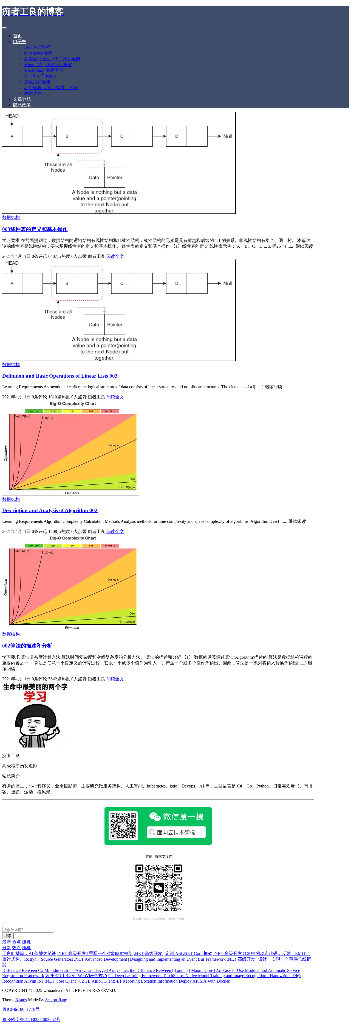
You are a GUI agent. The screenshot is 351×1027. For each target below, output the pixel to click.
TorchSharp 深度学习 (43, 70)
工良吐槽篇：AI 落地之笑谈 (29, 953)
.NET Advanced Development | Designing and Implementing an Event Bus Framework (150, 959)
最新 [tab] (6, 942)
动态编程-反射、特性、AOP (51, 87)
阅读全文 (115, 256)
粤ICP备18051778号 (21, 1009)
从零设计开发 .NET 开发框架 (52, 58)
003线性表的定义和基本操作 (35, 229)
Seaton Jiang (56, 999)
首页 (17, 35)
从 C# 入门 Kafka (40, 76)
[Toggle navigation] (4, 27)
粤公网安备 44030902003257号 (31, 1019)
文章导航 (22, 99)
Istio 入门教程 (37, 47)
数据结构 (11, 217)
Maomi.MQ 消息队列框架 (48, 64)
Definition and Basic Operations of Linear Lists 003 (60, 376)
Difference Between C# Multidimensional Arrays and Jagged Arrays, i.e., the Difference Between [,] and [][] (96, 970)
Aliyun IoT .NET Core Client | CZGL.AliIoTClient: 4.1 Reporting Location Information (101, 981)
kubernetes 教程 (38, 53)
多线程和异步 (37, 81)
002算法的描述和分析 (27, 646)
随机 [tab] (26, 942)
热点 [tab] (16, 942)
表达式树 (33, 93)
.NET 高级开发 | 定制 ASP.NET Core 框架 (173, 953)
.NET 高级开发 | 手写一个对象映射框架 (95, 953)
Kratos (21, 999)
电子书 (19, 41)
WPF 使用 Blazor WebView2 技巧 (76, 975)
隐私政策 (22, 104)
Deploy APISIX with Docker (204, 981)
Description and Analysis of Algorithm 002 (50, 510)
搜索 (8, 936)
